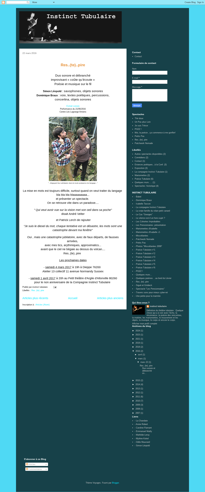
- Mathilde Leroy (142, 435)
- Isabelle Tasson (143, 204)
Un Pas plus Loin (143, 122)
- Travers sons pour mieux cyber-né (151, 292)
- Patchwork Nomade (144, 239)
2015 (138, 380)
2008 (138, 409)
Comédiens (140, 157)
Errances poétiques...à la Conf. (149, 164)
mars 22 (144, 362)
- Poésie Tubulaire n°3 (145, 257)
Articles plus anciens (110, 298)
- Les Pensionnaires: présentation (150, 225)
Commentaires (35, 469)
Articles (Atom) (42, 304)
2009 (138, 405)
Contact (138, 56)
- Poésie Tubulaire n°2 (145, 253)
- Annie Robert (141, 424)
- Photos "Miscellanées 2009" (148, 246)
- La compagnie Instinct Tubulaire (150, 207)
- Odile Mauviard (142, 442)
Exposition (139, 168)
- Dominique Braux (143, 200)
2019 (138, 343)
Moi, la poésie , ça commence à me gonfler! (155, 132)
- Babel (138, 196)
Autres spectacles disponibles (149, 154)
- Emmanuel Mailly (143, 431)
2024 (138, 330)
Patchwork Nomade (144, 143)
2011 (138, 396)
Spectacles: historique (145, 186)
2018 (138, 347)
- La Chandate (141, 420)
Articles (31, 464)
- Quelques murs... (143, 274)
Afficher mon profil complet (144, 323)
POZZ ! (138, 129)
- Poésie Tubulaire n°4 (145, 260)
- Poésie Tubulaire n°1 (145, 250)
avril (140, 354)
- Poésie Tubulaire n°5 (145, 264)
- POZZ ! (139, 271)
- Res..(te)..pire (142, 282)
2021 (138, 339)
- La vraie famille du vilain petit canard (152, 211)
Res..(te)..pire (37, 290)
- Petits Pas (140, 243)
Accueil (72, 298)
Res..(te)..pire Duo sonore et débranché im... (147, 369)
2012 (138, 392)
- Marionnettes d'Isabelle (146, 228)
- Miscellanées (141, 235)
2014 (138, 384)
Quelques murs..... (143, 182)
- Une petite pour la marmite (147, 296)
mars (140, 358)
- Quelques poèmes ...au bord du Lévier (153, 278)
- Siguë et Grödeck (143, 285)
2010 (138, 401)
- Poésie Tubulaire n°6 (145, 267)
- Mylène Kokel (142, 438)
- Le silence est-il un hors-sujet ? (150, 218)
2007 (138, 413)
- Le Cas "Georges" (144, 214)
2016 (138, 351)
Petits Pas (139, 136)
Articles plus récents (35, 298)
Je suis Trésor (141, 125)
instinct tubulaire (158, 306)
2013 (138, 388)
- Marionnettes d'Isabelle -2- (147, 232)
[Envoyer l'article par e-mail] (54, 287)
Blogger (115, 483)
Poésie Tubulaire (142, 179)
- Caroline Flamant (143, 428)
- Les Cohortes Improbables (147, 221)
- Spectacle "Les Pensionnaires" (150, 289)
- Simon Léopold (142, 445)
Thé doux (139, 118)
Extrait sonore (72, 106)
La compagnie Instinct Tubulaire (149, 172)
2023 (138, 334)
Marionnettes (141, 175)
